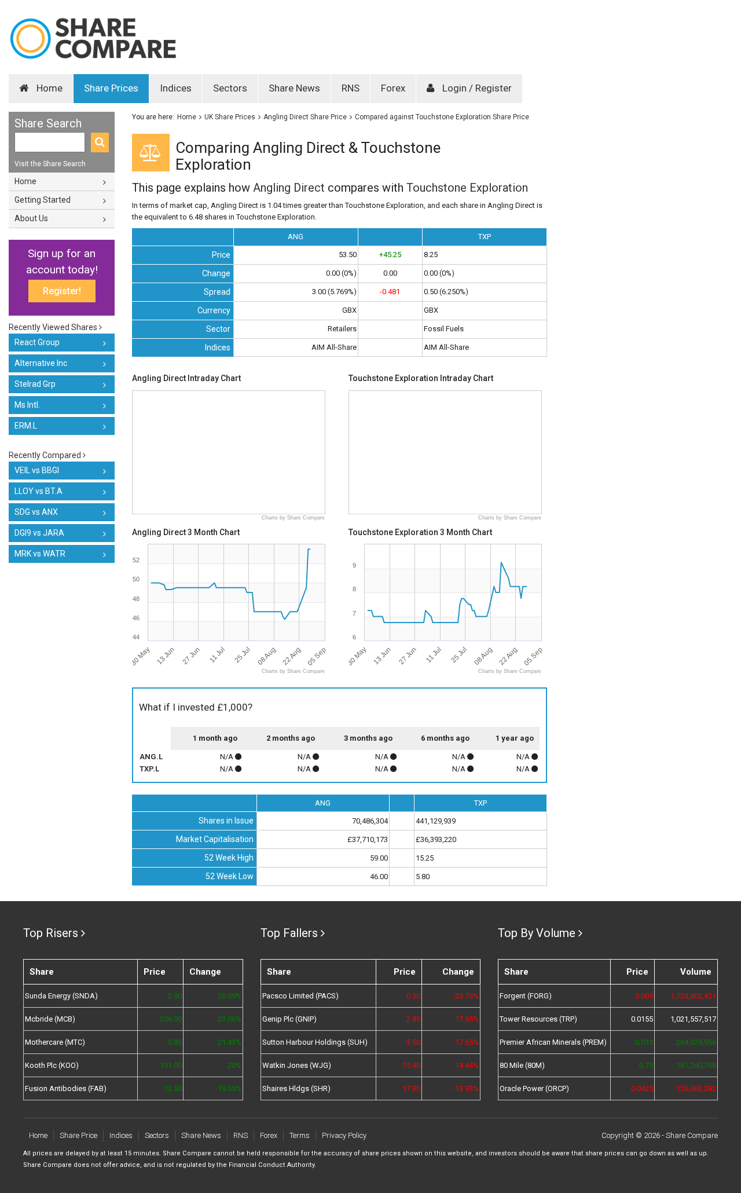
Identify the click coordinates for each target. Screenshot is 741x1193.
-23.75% (466, 995)
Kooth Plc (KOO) (52, 1065)
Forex (393, 88)
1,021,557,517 (693, 1019)
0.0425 (642, 1088)
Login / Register (476, 88)
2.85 (413, 1019)
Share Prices (111, 88)
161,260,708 (696, 1065)
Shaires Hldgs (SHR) (296, 1088)
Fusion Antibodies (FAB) (66, 1088)
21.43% (229, 1042)
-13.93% (466, 1088)
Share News (294, 88)
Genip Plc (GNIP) (289, 1019)
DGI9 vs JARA (39, 532)
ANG (295, 236)
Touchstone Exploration (467, 188)
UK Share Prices (229, 117)
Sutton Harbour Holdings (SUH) (315, 1042)
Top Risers (50, 933)
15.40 (411, 1065)
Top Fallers (289, 933)
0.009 (644, 995)
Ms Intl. (27, 404)
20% (234, 1065)
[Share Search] (100, 142)
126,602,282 (696, 1088)
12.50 (173, 1088)
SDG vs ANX (36, 512)
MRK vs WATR (39, 553)
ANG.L (151, 756)
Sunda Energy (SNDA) (61, 995)
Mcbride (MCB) (50, 1019)
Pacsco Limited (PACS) (300, 995)
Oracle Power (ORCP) (534, 1088)
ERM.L (25, 425)
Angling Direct (289, 188)
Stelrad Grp (35, 384)
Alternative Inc (40, 363)
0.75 (646, 1065)
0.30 (413, 995)
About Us (31, 218)
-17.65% (466, 1019)
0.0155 (642, 1019)
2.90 (175, 995)
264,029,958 (696, 1042)
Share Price (78, 1135)
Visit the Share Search (50, 164)
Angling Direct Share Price (305, 117)
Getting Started (42, 199)
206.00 (171, 1019)
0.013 (644, 1042)
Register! (62, 291)
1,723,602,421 (693, 995)
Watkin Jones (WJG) (296, 1065)
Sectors (230, 88)
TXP (484, 236)
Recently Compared (46, 455)
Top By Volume (536, 933)
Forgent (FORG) (526, 995)
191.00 (171, 1065)
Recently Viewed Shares (54, 327)
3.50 (413, 1042)
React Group (37, 342)
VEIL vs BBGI (36, 470)
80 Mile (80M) (522, 1065)
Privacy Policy (344, 1135)
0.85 (175, 1042)
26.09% (229, 995)
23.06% (229, 1019)
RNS (351, 88)
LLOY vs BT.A (38, 491)
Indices (176, 88)
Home (48, 88)
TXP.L (149, 768)
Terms (299, 1135)
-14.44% (466, 1065)
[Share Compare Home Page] (93, 38)
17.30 (411, 1088)
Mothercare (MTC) (55, 1042)
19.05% (229, 1088)
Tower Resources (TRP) (538, 1019)
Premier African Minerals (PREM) (553, 1042)
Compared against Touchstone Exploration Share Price (442, 117)
